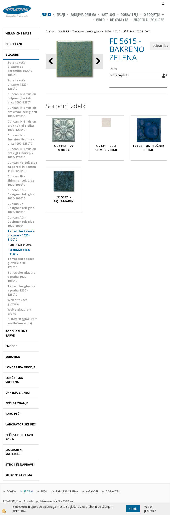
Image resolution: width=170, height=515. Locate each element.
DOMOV (11, 491)
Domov (50, 31)
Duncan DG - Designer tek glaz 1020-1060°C (20, 194)
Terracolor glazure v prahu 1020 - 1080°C (21, 276)
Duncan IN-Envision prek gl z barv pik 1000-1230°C (21, 153)
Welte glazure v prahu (19, 311)
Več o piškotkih (150, 509)
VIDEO (100, 19)
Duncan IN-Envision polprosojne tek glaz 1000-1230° (21, 98)
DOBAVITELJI (129, 14)
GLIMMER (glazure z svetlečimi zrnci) (22, 321)
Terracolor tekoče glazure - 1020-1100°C (20, 235)
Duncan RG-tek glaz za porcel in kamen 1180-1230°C (22, 167)
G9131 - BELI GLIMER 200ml (106, 148)
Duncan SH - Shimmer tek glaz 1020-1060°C (20, 180)
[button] (98, 61)
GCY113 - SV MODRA (63, 148)
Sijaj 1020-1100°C (21, 245)
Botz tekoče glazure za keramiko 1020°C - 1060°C (21, 68)
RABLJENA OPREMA (83, 14)
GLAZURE (63, 31)
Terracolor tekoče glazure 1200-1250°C (20, 263)
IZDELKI (45, 14)
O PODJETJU (152, 14)
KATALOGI (108, 14)
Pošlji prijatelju (119, 75)
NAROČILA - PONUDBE (149, 19)
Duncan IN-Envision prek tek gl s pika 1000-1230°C (21, 125)
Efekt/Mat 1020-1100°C (20, 252)
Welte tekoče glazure (17, 302)
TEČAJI (60, 14)
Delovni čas (119, 19)
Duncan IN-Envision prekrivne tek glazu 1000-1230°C (22, 112)
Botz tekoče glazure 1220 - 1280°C (17, 84)
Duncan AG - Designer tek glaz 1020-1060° (20, 221)
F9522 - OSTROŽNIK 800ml (148, 148)
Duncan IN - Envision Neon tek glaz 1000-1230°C (20, 139)
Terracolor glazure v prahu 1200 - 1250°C (21, 290)
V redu (133, 509)
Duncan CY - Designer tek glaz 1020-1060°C (20, 208)
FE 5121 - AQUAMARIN (64, 199)
